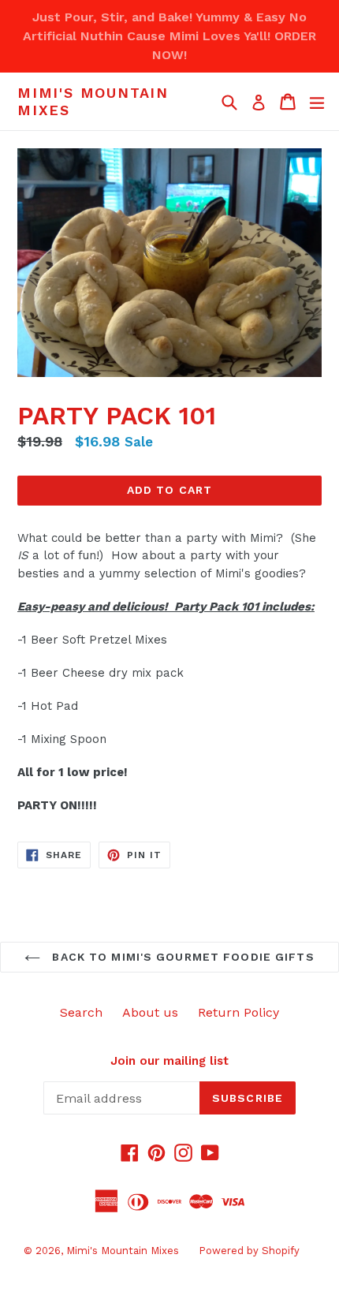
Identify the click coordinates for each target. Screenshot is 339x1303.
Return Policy (238, 1012)
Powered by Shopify (249, 1250)
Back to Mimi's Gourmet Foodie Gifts (181, 956)
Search (81, 1012)
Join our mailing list (169, 1061)
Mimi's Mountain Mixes (93, 101)
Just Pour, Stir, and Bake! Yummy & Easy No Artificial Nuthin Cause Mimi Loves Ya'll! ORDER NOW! (169, 35)
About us (150, 1012)
